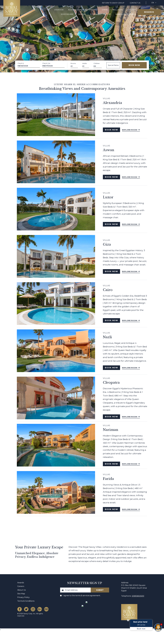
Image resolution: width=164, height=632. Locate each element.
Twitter (26, 609)
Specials (93, 10)
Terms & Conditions (25, 601)
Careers (20, 586)
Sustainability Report (100, 14)
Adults (84, 63)
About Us (21, 590)
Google (39, 609)
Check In (21, 63)
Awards (20, 583)
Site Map (21, 594)
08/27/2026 (47, 66)
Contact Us (135, 3)
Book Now (111, 130)
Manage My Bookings (125, 14)
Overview (59, 10)
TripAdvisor (46, 609)
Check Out (46, 63)
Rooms (73, 63)
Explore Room (130, 130)
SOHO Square (67, 14)
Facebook (19, 609)
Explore (132, 10)
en (153, 3)
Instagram (33, 609)
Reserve (149, 12)
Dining (105, 10)
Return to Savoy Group (113, 3)
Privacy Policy (23, 597)
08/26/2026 (23, 66)
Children (96, 63)
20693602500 (138, 596)
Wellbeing (118, 10)
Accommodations (76, 10)
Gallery (82, 14)
